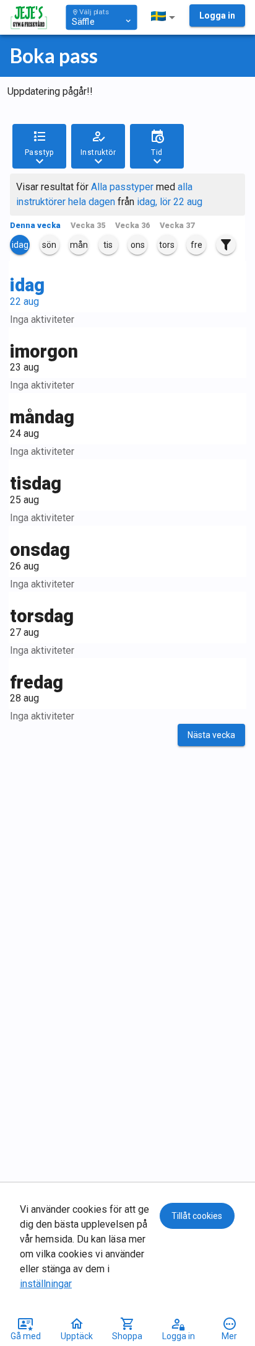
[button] (165, 17)
